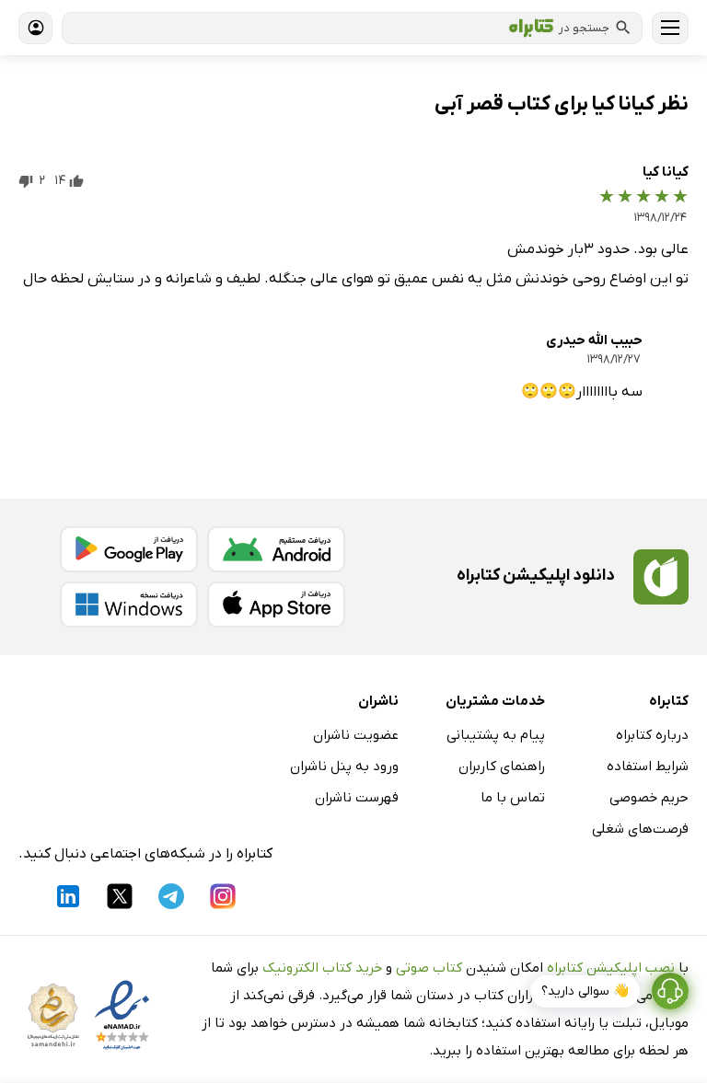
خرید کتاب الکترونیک (322, 968)
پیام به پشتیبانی (495, 735)
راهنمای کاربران (501, 766)
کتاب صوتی (429, 968)
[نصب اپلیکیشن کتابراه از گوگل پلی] (129, 549)
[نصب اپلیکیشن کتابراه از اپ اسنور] (276, 605)
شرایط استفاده (648, 766)
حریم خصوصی (649, 798)
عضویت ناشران (356, 735)
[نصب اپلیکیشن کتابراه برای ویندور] (129, 605)
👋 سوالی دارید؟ (585, 991)
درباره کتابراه (652, 735)
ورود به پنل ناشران (344, 766)
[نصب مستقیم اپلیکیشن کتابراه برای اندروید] (276, 549)
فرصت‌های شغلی (640, 829)
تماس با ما (513, 798)
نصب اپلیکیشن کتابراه (611, 968)
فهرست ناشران (357, 798)
